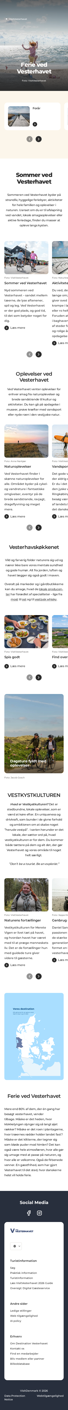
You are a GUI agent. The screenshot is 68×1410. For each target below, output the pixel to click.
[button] (26, 303)
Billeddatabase (20, 1363)
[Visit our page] (29, 1213)
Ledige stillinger (21, 1310)
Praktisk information (23, 1273)
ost (24, 599)
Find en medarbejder (24, 1353)
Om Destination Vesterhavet (29, 1343)
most (14, 599)
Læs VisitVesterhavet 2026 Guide (31, 1283)
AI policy (15, 1321)
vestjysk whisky (46, 599)
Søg (12, 1267)
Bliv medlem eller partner (27, 1358)
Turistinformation (21, 1278)
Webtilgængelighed (50, 1395)
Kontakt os (17, 1348)
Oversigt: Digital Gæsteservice (30, 1288)
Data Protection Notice (14, 1397)
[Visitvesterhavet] (21, 1231)
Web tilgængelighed (24, 1315)
